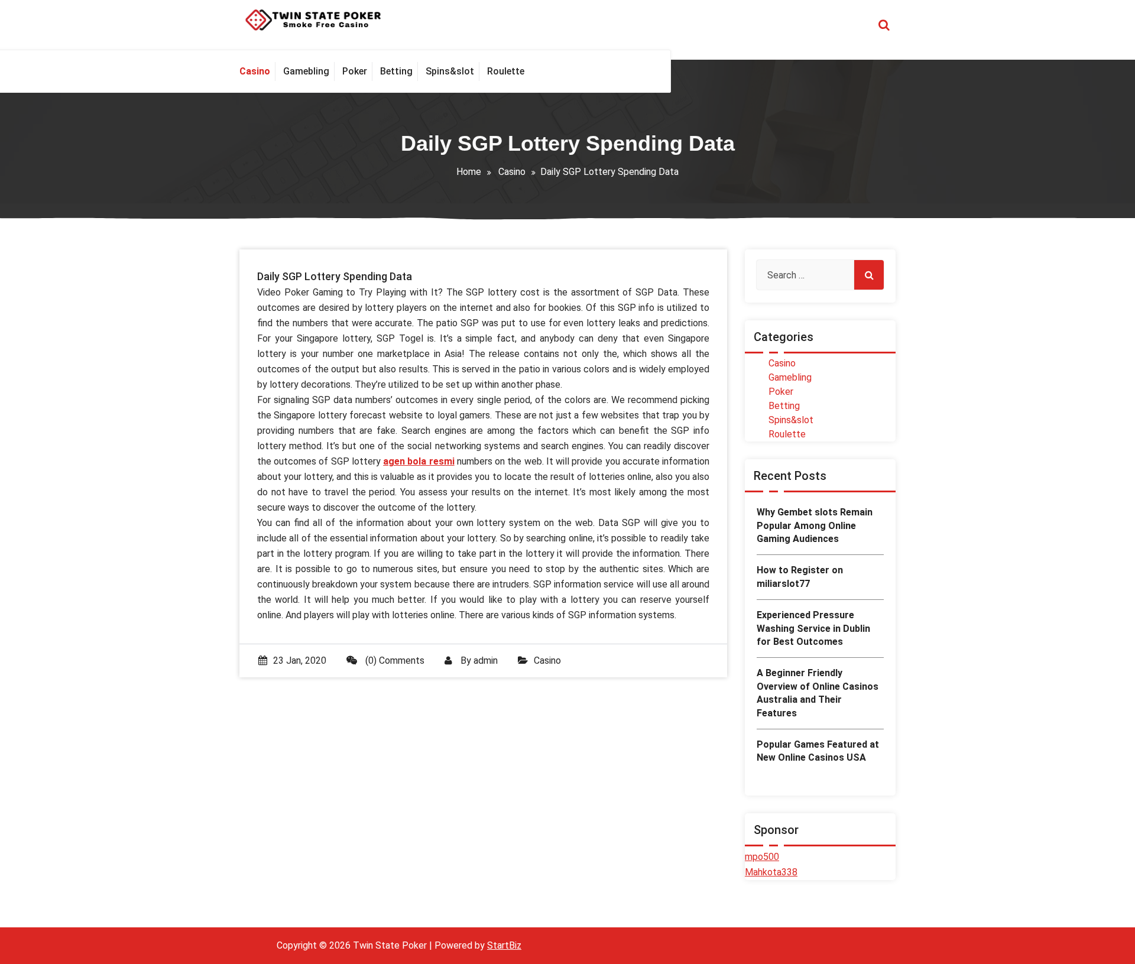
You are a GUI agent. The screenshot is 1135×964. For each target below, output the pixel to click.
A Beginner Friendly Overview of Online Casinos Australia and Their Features (817, 692)
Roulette (787, 434)
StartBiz (504, 945)
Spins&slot (790, 420)
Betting (784, 405)
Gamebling (790, 377)
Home (468, 171)
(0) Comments (393, 660)
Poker (780, 391)
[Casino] (257, 71)
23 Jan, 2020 (299, 660)
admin (486, 660)
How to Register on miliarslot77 (800, 576)
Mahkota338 (771, 872)
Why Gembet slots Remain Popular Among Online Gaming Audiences (815, 525)
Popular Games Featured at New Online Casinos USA (818, 751)
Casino (512, 171)
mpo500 (762, 856)
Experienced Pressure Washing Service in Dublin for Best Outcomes (813, 628)
